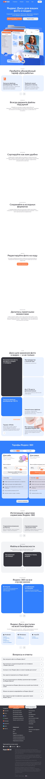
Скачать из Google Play (6, 637)
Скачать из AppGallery (6, 640)
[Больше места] (27, 468)
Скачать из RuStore (7, 642)
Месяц (16, 450)
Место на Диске (7, 464)
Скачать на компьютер (21, 637)
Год (28, 450)
